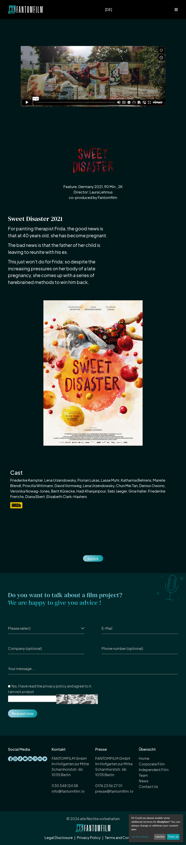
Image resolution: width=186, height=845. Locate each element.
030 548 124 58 (65, 785)
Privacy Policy (89, 837)
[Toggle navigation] (176, 9)
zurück (93, 558)
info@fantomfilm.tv (68, 791)
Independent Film (154, 769)
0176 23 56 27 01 (108, 785)
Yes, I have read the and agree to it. (51, 686)
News (143, 781)
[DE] (108, 9)
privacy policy (54, 686)
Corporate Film (152, 764)
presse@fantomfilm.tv (114, 791)
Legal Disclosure (59, 837)
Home (144, 758)
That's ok (173, 836)
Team (143, 775)
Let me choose (139, 836)
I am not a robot (21, 691)
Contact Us (148, 786)
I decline (160, 836)
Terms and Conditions (123, 837)
